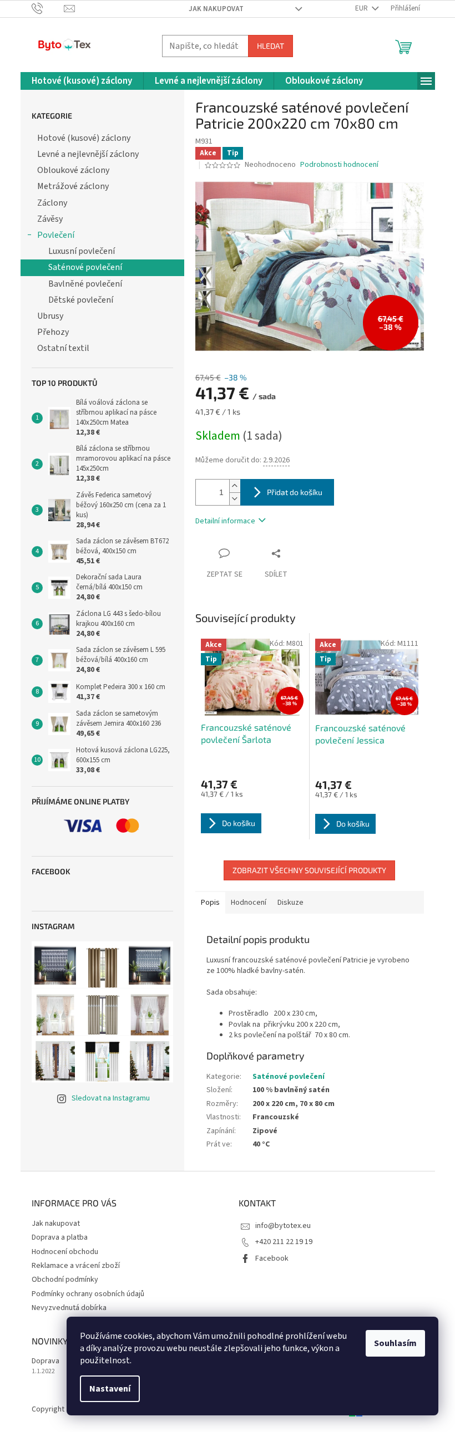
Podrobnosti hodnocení (339, 165)
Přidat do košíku (294, 492)
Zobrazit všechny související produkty (309, 870)
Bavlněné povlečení (85, 284)
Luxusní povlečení (81, 251)
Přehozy (53, 332)
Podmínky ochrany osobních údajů (88, 1293)
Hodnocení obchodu (65, 1251)
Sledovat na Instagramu (111, 1098)
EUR (362, 8)
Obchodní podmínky (65, 1279)
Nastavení (109, 1389)
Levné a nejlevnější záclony (88, 154)
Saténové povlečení (85, 267)
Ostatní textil (63, 348)
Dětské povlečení (80, 300)
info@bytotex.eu (283, 1225)
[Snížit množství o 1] (234, 498)
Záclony (52, 203)
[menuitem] (82, 81)
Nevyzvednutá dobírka (69, 1307)
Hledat (270, 45)
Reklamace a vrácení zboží (76, 1265)
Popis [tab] (210, 902)
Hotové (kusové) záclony (83, 138)
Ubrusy (50, 316)
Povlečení (55, 235)
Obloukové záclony (73, 170)
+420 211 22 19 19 (283, 1241)
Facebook (272, 1258)
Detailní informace (225, 521)
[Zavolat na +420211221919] (48, 8)
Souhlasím (395, 1343)
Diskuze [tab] (290, 902)
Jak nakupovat (216, 9)
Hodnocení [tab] (248, 902)
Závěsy (50, 219)
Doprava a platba (60, 1237)
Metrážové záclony (73, 186)
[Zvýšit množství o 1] (234, 486)
